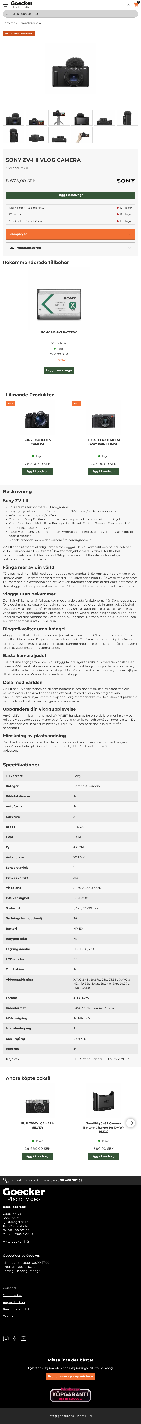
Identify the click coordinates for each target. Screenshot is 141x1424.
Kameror (9, 23)
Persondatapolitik (16, 1309)
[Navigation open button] (5, 4)
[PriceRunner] (70, 1394)
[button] (128, 4)
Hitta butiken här (16, 1241)
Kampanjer (18, 234)
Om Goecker (12, 1295)
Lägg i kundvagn (70, 195)
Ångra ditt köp (14, 1302)
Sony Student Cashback (19, 33)
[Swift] (22, 4)
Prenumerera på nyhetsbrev (70, 1376)
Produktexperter (28, 247)
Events (8, 1316)
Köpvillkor (84, 1416)
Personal (9, 1288)
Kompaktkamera (30, 23)
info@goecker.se (61, 1416)
